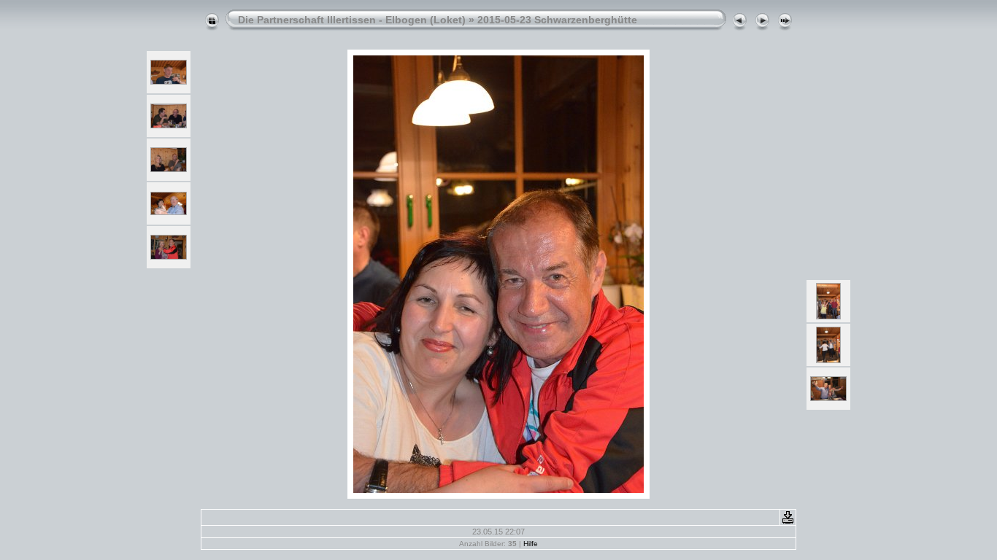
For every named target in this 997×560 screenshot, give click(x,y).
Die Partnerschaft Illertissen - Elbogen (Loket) (352, 20)
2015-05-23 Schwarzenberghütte (557, 20)
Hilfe (530, 544)
